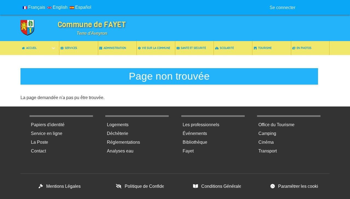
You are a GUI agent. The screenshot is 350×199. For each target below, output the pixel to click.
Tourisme (265, 48)
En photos (304, 48)
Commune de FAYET (92, 24)
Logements (118, 124)
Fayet (188, 151)
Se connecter (282, 7)
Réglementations (123, 142)
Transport (267, 151)
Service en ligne (46, 133)
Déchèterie (117, 133)
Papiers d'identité (48, 124)
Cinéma (266, 142)
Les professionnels (201, 124)
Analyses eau (120, 151)
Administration (115, 48)
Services (71, 48)
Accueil (31, 48)
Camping (267, 133)
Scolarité (227, 48)
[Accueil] (31, 28)
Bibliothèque (195, 142)
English (60, 7)
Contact (38, 151)
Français (36, 7)
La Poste (39, 142)
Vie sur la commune (156, 48)
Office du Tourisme (276, 124)
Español (82, 7)
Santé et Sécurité (193, 48)
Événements (195, 133)
